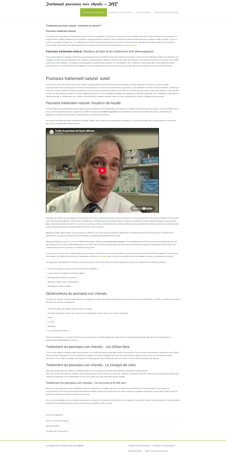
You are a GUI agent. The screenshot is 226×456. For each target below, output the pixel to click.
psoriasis (133, 45)
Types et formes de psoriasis (166, 12)
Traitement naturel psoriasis (93, 12)
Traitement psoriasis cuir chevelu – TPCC (81, 4)
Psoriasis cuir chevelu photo (120, 12)
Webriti (81, 446)
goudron (51, 123)
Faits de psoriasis (143, 12)
